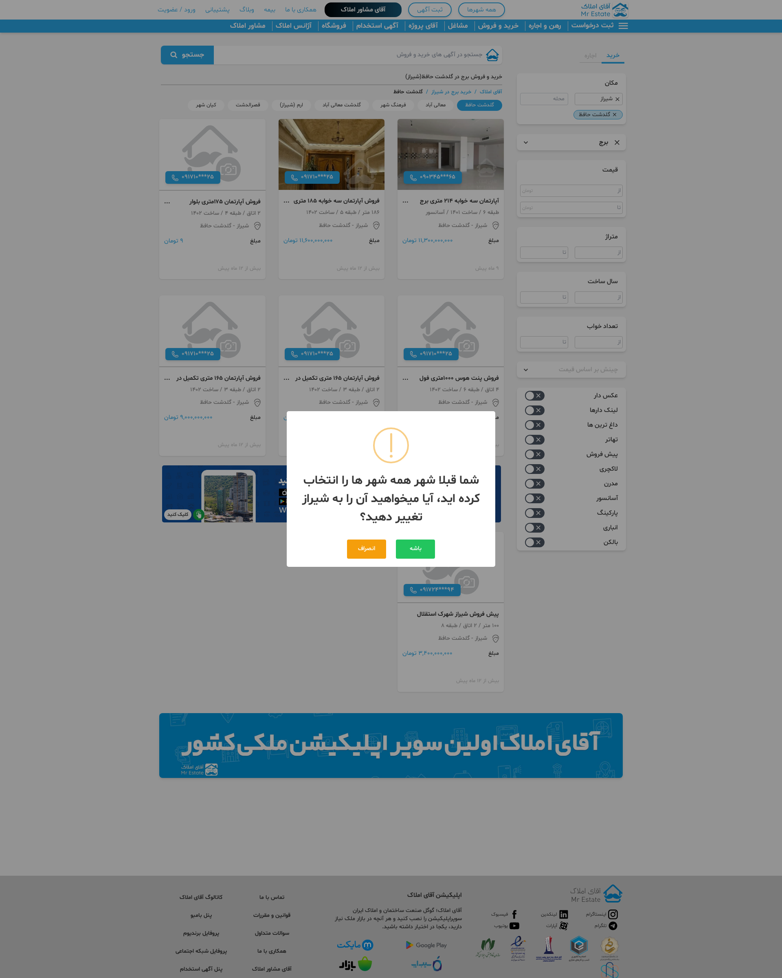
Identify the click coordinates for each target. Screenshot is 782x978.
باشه (416, 548)
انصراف (366, 548)
